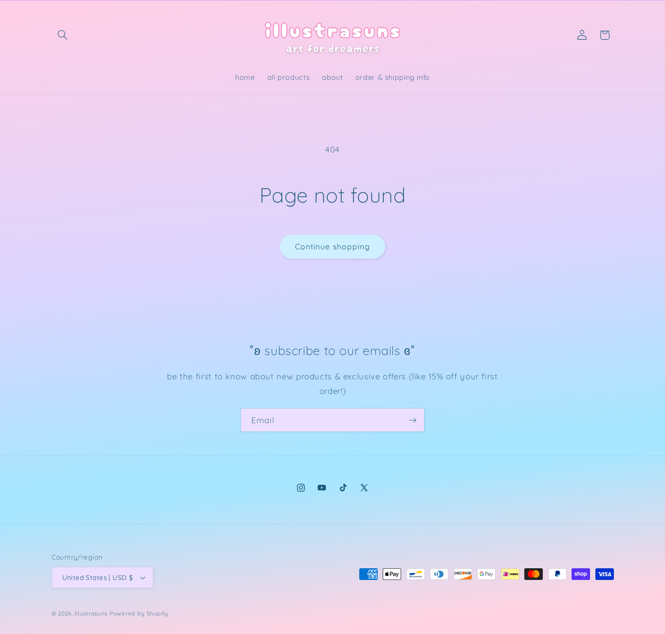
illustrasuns (91, 613)
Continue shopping (332, 246)
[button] (63, 35)
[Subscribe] (413, 420)
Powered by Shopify (139, 613)
